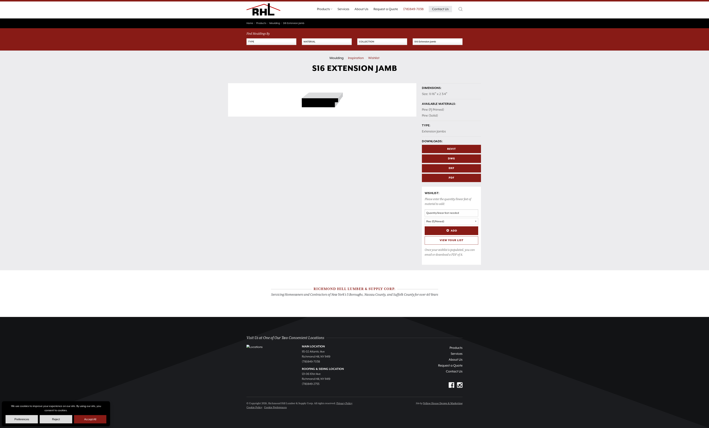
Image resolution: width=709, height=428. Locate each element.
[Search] (460, 9)
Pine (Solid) (430, 115)
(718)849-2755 (310, 384)
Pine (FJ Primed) (433, 109)
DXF (451, 168)
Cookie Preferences (275, 407)
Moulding (337, 58)
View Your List (451, 240)
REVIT (451, 149)
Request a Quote (450, 365)
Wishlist (373, 58)
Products (456, 348)
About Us (456, 359)
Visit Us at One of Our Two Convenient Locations (285, 338)
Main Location (313, 346)
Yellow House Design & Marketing (443, 403)
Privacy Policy (344, 403)
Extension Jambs (434, 131)
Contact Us (454, 371)
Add (454, 230)
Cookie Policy (254, 407)
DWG (451, 158)
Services (457, 353)
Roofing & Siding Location (323, 369)
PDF (451, 177)
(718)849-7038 (413, 9)
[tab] (324, 10)
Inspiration (356, 58)
